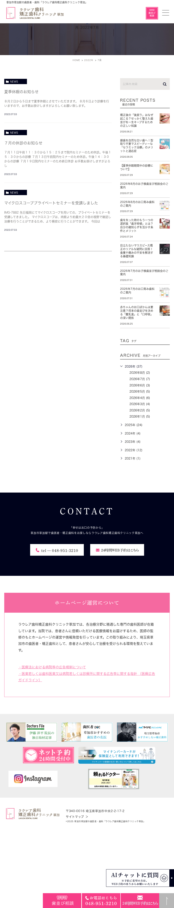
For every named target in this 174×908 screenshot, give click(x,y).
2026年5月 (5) (139, 391)
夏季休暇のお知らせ (21, 92)
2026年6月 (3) (139, 385)
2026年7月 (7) (139, 379)
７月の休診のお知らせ (23, 143)
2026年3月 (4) (139, 404)
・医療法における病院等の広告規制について (52, 667)
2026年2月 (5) (139, 410)
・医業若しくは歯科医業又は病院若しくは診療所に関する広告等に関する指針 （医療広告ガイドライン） (86, 677)
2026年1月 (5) (139, 416)
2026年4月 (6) (139, 397)
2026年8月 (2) (139, 372)
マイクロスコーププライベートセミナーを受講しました (51, 203)
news (14, 81)
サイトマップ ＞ (77, 816)
